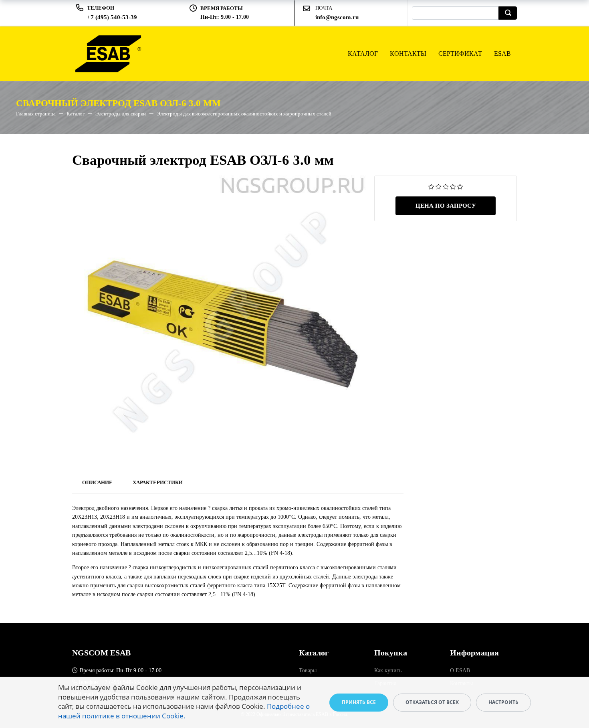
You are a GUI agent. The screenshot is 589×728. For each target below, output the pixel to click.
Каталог (363, 53)
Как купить (387, 670)
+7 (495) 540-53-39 (112, 17)
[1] (431, 186)
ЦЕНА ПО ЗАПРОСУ (446, 205)
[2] (439, 186)
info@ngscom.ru (337, 17)
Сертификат (460, 53)
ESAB (502, 53)
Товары (308, 670)
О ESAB (460, 670)
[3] (446, 186)
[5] (460, 186)
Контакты (408, 53)
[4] (453, 186)
